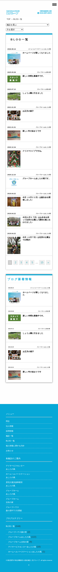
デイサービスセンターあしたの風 (15, 467)
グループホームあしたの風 (12, 492)
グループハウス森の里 (17, 532)
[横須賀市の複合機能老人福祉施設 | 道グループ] (29, 13)
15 (42, 262)
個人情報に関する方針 (15, 446)
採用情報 (9, 431)
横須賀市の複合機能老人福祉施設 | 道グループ (23, 560)
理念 (8, 421)
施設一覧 (9, 436)
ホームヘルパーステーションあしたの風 (25, 552)
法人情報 (9, 426)
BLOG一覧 (10, 441)
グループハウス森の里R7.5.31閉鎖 (14, 509)
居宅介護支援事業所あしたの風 (14, 484)
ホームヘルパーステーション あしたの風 (18, 475)
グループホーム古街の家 (12, 500)
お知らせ (9, 451)
